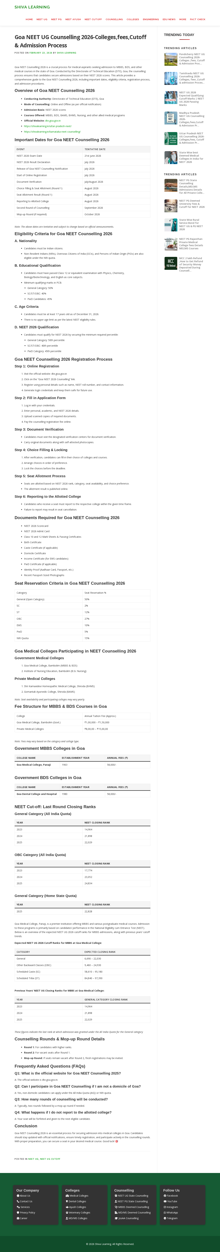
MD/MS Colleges (77, 1218)
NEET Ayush (73, 19)
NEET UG (42, 19)
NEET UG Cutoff (50, 1158)
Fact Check (197, 19)
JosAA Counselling (128, 1218)
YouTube (172, 1201)
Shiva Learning (32, 7)
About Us (24, 1195)
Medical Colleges (78, 1195)
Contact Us (25, 1201)
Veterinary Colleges (79, 1212)
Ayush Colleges (77, 1207)
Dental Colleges (77, 1201)
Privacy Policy (27, 1212)
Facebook (172, 1195)
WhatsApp (172, 1212)
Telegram (172, 1218)
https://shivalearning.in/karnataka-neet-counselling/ (52, 131)
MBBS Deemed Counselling (133, 1207)
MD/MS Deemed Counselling (134, 1212)
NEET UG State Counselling (132, 1195)
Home (29, 19)
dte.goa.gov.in (53, 120)
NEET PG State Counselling (132, 1201)
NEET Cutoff (93, 19)
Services (25, 1207)
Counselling (114, 19)
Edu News (169, 19)
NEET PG (56, 19)
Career (23, 1218)
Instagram (172, 1207)
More (182, 19)
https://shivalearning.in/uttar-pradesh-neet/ (48, 126)
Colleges (133, 19)
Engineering (151, 19)
